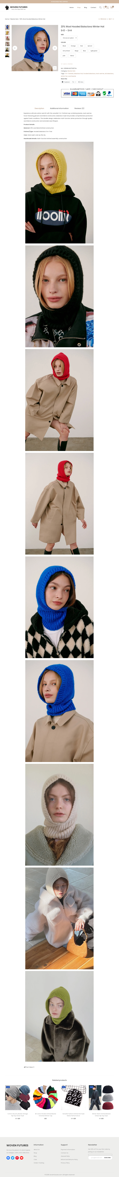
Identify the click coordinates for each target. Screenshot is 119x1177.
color (63, 42)
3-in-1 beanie (69, 73)
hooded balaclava (89, 73)
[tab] (39, 108)
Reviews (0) (79, 108)
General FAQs (65, 1156)
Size (62, 34)
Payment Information (68, 1149)
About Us (37, 1149)
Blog (35, 1156)
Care (35, 1159)
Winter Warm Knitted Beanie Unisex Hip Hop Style (101, 1115)
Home (7, 19)
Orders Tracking (39, 1163)
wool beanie (72, 76)
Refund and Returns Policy (69, 1159)
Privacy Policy (65, 1163)
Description (39, 108)
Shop (35, 1153)
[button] (67, 64)
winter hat (64, 76)
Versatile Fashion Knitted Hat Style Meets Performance (73, 1115)
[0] (104, 7)
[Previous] (15, 48)
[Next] (55, 48)
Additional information (59, 108)
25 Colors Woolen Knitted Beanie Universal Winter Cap (45, 1115)
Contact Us (64, 1153)
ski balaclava (109, 73)
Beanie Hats (14, 19)
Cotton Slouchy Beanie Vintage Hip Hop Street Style (18, 1115)
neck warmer (100, 73)
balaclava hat (78, 73)
